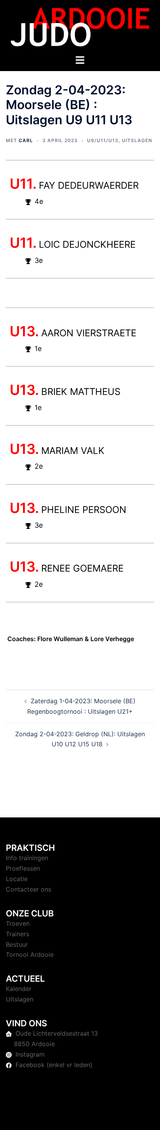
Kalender (18, 989)
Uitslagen (137, 140)
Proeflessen (23, 868)
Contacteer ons (28, 889)
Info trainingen (27, 858)
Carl (26, 140)
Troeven (18, 923)
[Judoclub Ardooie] (80, 26)
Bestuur (17, 944)
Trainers (17, 934)
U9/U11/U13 (102, 140)
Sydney (88, 1116)
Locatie (17, 879)
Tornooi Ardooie (30, 954)
